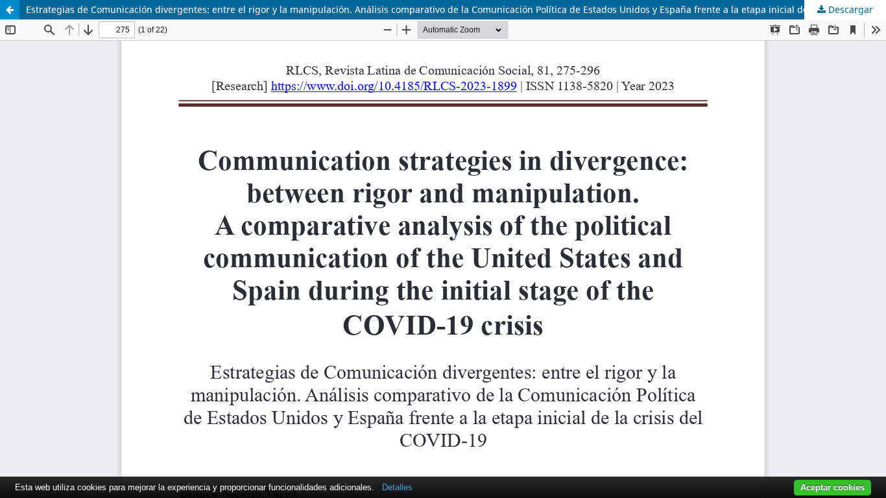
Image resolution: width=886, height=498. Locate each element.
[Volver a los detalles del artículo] (9, 9)
